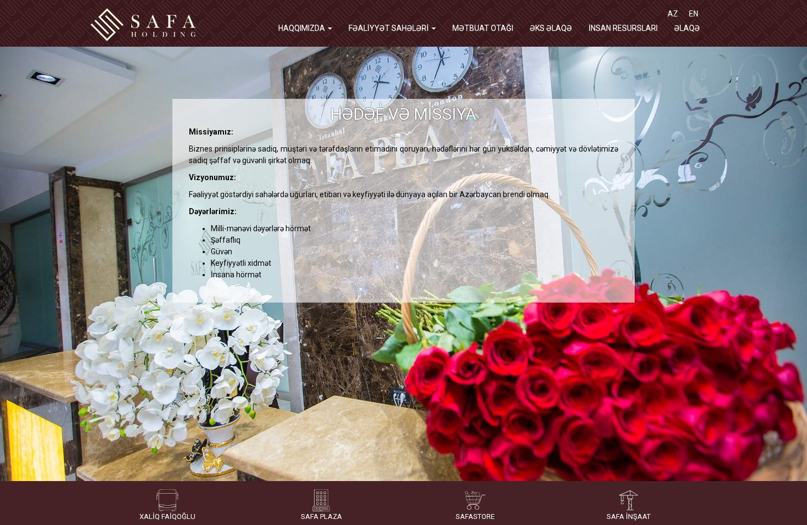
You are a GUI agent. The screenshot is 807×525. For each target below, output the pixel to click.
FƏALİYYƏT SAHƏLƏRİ (389, 28)
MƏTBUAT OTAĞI (482, 28)
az (673, 13)
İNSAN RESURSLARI (623, 28)
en (693, 13)
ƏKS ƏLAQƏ (551, 28)
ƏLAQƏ (687, 28)
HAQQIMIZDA (302, 28)
